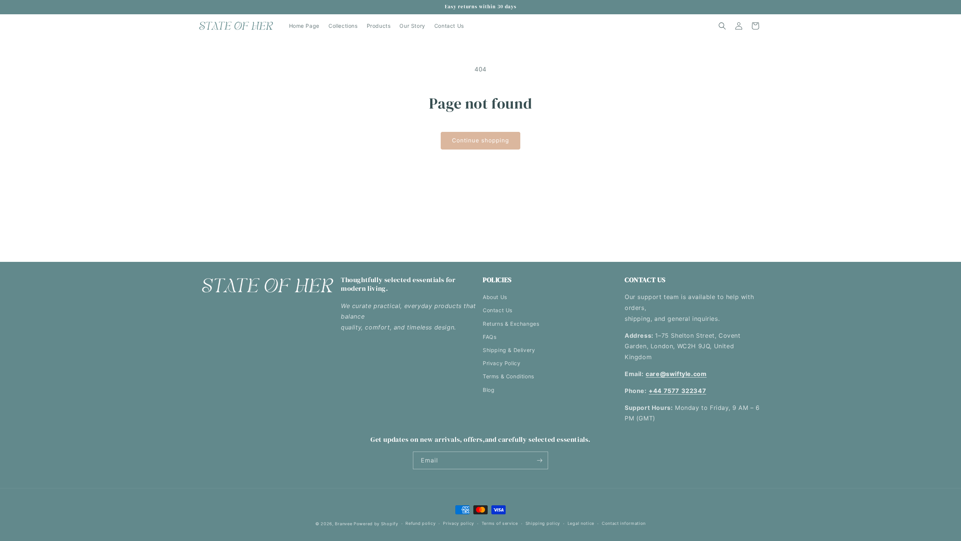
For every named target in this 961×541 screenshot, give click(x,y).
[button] (722, 26)
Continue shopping (480, 140)
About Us (495, 297)
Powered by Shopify (376, 523)
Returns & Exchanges (511, 323)
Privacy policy (458, 523)
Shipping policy (543, 523)
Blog (488, 390)
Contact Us (497, 310)
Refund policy (420, 523)
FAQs (489, 337)
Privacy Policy (501, 363)
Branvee (343, 523)
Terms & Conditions (508, 376)
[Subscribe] (539, 460)
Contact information (624, 523)
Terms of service (500, 523)
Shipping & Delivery (509, 350)
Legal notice (581, 523)
